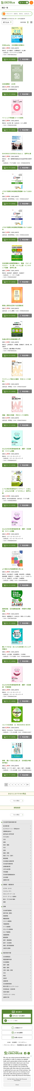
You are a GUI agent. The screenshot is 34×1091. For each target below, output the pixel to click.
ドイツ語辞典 (6, 926)
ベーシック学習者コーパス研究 (12, 118)
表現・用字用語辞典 (8, 945)
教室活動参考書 (7, 959)
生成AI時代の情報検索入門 (11, 339)
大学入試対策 (6, 869)
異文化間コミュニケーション (11, 986)
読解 (4, 842)
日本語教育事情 (7, 984)
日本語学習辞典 (7, 910)
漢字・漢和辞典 (7, 940)
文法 (4, 839)
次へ (28, 784)
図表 (4, 902)
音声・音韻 (6, 965)
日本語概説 (6, 962)
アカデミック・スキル (9, 994)
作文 (4, 847)
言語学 (5, 978)
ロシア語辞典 (6, 932)
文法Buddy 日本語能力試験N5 (13, 45)
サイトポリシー (22, 1042)
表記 (4, 975)
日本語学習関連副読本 (9, 874)
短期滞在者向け (7, 831)
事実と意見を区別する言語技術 (12, 305)
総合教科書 (6, 826)
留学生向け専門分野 (8, 834)
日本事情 (5, 877)
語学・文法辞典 (7, 943)
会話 (4, 850)
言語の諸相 (6, 992)
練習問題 (5, 858)
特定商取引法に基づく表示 (24, 1045)
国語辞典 (5, 937)
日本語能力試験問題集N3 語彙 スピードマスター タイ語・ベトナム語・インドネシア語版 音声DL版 (16, 265)
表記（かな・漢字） (8, 855)
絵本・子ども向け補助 (9, 899)
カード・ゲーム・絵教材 (9, 896)
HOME (9, 1042)
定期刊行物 (6, 880)
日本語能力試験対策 (8, 861)
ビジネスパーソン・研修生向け (11, 829)
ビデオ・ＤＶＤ (7, 888)
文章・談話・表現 (8, 970)
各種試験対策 (6, 866)
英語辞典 (5, 916)
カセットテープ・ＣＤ (9, 894)
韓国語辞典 (6, 918)
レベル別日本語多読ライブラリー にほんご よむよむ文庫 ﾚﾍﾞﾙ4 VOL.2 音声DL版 (16, 491)
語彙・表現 (6, 853)
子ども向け (6, 837)
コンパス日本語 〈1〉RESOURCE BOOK (16, 725)
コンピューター (7, 891)
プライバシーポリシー (10, 1045)
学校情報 (5, 872)
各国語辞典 (6, 935)
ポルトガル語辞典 (8, 929)
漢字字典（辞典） (8, 913)
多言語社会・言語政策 (9, 989)
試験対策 (5, 981)
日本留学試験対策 (8, 864)
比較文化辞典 (6, 948)
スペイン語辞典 (7, 921)
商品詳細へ (26, 59)
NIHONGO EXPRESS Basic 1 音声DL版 (16, 153)
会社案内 (14, 1042)
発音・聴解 (6, 845)
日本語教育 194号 (8, 84)
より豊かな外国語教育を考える (12, 569)
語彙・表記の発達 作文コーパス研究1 (15, 415)
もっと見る (16, 800)
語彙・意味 (6, 967)
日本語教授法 (6, 957)
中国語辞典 (6, 924)
